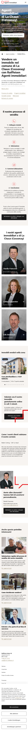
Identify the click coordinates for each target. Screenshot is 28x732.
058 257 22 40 (6, 658)
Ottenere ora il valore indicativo (14, 416)
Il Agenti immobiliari (20, 93)
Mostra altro (5, 88)
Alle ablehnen (14, 713)
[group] (8, 41)
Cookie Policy (18, 697)
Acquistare (4, 669)
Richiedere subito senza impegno (13, 35)
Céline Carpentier (10, 302)
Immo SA (4, 683)
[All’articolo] (14, 545)
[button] (26, 2)
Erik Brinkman (9, 335)
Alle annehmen (14, 707)
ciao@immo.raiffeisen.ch (8, 660)
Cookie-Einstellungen (14, 720)
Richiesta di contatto (7, 98)
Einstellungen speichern (14, 726)
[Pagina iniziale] (2, 54)
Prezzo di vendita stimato (8, 675)
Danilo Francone (10, 269)
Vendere (3, 672)
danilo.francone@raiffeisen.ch (11, 505)
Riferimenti (16, 96)
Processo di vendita (7, 93)
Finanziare (4, 680)
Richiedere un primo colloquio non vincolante (14, 217)
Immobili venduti (6, 96)
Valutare (3, 666)
